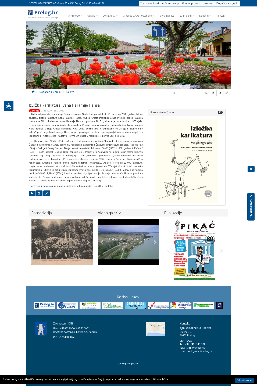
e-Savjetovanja (170, 3)
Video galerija (109, 213)
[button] (36, 242)
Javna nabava (166, 15)
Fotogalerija (41, 213)
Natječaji (204, 15)
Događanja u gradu (227, 3)
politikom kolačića (159, 379)
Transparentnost (149, 3)
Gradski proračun (191, 3)
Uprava (91, 15)
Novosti (209, 3)
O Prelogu (74, 15)
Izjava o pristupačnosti (128, 363)
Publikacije (173, 213)
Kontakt (221, 15)
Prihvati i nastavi (244, 380)
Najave (70, 91)
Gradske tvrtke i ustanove (137, 15)
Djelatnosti (109, 15)
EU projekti (186, 15)
